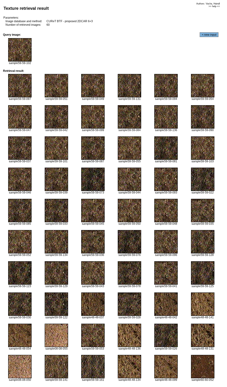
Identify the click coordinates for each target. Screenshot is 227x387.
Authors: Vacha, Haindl (208, 3)
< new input (209, 34)
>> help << (214, 6)
